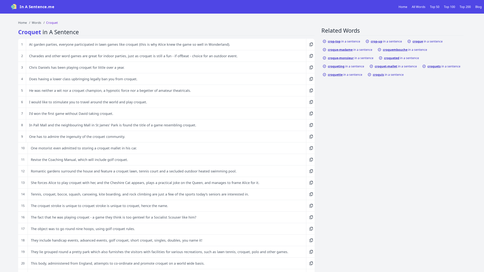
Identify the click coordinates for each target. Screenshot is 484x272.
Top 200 (465, 7)
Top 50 (434, 7)
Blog (478, 7)
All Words (418, 7)
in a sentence (344, 41)
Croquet (52, 23)
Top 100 (449, 7)
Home (403, 7)
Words (36, 23)
